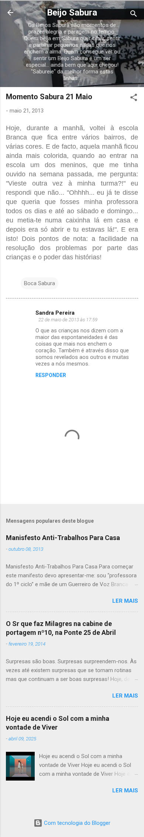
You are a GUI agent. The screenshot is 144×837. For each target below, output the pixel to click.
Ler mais (125, 601)
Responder (50, 375)
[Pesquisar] (133, 15)
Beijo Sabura (72, 12)
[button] (133, 98)
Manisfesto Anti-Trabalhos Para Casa (63, 538)
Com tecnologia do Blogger (76, 823)
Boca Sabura (39, 283)
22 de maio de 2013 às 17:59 (67, 319)
